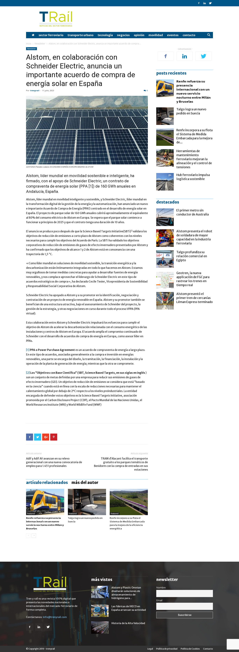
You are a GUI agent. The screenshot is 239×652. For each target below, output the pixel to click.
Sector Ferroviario (51, 35)
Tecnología (105, 35)
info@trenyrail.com (55, 617)
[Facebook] (198, 3)
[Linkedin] (204, 3)
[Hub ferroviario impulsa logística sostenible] (165, 182)
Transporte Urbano (80, 35)
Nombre (161, 587)
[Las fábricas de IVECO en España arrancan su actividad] (100, 611)
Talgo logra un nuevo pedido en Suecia (191, 111)
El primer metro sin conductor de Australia (192, 212)
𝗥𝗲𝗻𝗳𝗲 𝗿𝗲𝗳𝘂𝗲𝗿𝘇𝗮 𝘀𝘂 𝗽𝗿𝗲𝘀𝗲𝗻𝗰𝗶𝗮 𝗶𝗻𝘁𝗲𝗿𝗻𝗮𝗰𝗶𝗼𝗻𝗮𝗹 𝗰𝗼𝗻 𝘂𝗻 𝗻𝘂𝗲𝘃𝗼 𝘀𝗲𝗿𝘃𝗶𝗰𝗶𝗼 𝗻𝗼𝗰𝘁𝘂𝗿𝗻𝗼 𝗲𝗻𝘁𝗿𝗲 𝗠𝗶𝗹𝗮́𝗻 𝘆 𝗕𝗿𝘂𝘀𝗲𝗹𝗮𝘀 (193, 91)
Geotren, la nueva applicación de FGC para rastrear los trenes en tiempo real (192, 279)
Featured (31, 514)
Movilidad (156, 35)
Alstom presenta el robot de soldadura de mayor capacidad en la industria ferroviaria (194, 237)
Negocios (123, 35)
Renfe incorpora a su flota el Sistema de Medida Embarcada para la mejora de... (194, 136)
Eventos (172, 35)
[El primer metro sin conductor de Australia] (165, 217)
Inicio (28, 43)
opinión (139, 35)
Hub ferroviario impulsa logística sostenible (193, 177)
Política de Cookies (190, 648)
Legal (150, 648)
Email (159, 600)
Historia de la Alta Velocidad (128, 623)
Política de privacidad (166, 648)
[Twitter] (210, 3)
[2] (28, 372)
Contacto (189, 35)
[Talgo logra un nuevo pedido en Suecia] (87, 502)
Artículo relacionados (47, 482)
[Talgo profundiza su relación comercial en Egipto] (165, 259)
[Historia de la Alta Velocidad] (100, 627)
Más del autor (84, 482)
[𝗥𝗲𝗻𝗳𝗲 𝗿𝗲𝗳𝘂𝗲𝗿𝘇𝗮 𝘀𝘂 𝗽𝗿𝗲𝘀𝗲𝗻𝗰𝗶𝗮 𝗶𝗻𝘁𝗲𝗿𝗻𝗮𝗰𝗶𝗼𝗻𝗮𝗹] (45, 502)
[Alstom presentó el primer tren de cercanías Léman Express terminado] (165, 301)
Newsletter (40, 43)
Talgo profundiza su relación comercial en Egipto (191, 256)
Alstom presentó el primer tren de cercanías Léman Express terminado (194, 298)
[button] (209, 35)
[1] (27, 350)
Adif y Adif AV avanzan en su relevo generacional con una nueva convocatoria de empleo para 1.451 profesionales (54, 462)
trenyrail (34, 90)
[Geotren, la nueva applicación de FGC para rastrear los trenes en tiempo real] (165, 280)
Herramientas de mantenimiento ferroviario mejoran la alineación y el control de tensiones (194, 159)
